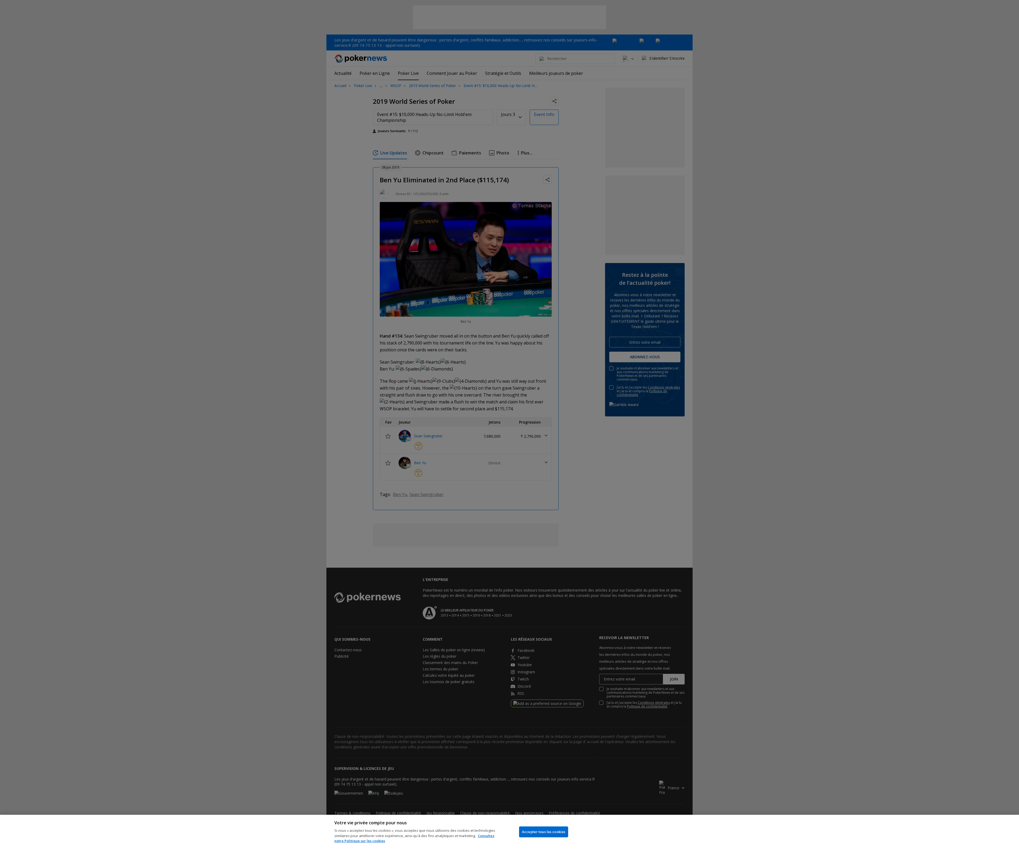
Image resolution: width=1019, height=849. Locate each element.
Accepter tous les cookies (543, 831)
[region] (509, 832)
